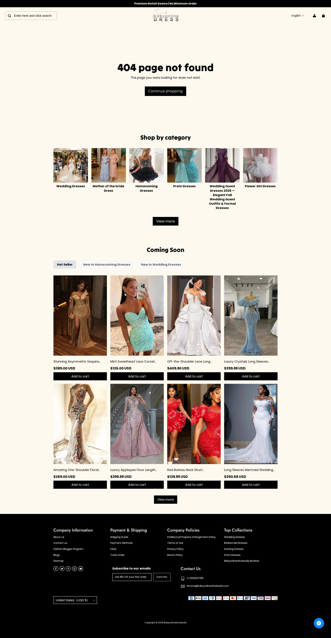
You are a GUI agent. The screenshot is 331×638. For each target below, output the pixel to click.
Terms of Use (175, 543)
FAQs (113, 549)
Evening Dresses (233, 549)
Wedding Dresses (234, 537)
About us (58, 537)
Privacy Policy (175, 549)
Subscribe (162, 576)
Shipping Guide (119, 537)
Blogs (56, 555)
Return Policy (175, 555)
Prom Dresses (232, 555)
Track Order (117, 555)
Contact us (60, 543)
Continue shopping (165, 91)
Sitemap (58, 561)
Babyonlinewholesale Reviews (241, 561)
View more (165, 221)
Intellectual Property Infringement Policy (191, 537)
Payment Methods (121, 543)
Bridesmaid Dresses (235, 543)
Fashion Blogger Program (68, 549)
